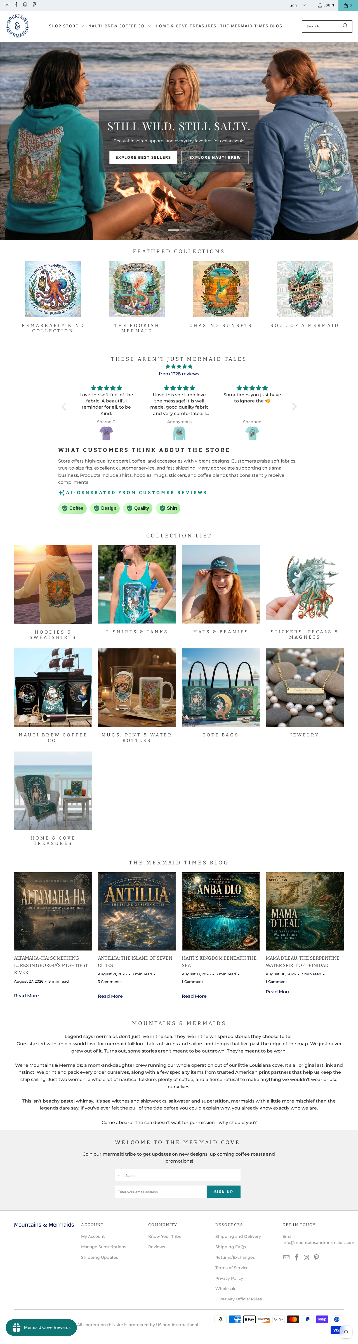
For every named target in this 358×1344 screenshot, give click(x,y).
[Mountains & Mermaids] (17, 26)
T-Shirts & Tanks (137, 589)
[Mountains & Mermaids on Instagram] (24, 5)
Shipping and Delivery (238, 1236)
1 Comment (192, 981)
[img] (179, 366)
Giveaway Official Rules (238, 1299)
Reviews (156, 1246)
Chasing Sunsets (221, 294)
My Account (93, 1236)
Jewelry (305, 693)
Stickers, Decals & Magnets (305, 592)
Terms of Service (232, 1267)
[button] (66, 26)
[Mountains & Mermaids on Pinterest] (33, 5)
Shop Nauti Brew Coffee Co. (179, 142)
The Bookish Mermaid (137, 297)
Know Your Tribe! (165, 1236)
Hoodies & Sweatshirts (53, 592)
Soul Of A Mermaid (305, 294)
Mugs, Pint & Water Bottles (137, 695)
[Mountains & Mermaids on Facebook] (15, 5)
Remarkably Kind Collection (53, 297)
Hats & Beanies (221, 589)
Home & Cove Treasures (53, 799)
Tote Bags (221, 693)
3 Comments (110, 981)
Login (329, 5)
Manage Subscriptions (103, 1246)
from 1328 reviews (179, 373)
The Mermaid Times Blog (179, 862)
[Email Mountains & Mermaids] (6, 5)
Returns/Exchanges (235, 1257)
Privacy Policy (229, 1278)
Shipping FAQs (230, 1246)
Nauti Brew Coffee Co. (53, 695)
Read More (26, 995)
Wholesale (226, 1288)
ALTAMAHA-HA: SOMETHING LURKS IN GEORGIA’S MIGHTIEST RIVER (51, 965)
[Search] (345, 26)
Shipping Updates (99, 1257)
